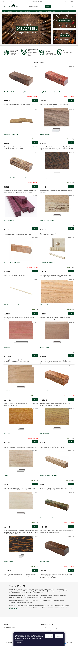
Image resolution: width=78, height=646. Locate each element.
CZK (66, 1)
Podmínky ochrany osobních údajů (49, 629)
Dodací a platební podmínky (47, 631)
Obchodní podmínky (37, 1)
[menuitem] (8, 11)
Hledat (48, 6)
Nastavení (19, 642)
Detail (35, 100)
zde (40, 638)
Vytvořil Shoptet (70, 642)
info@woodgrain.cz (10, 627)
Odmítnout (49, 636)
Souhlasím (59, 636)
